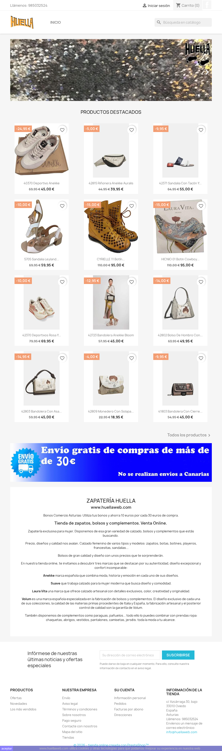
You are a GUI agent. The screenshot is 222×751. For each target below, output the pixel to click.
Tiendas (68, 737)
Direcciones (123, 715)
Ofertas (16, 698)
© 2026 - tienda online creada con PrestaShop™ (111, 745)
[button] (25, 70)
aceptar (7, 748)
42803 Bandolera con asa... (41, 411)
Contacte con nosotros (79, 726)
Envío (66, 698)
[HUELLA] (111, 462)
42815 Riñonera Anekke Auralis (111, 183)
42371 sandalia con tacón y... (180, 183)
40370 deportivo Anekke (42, 183)
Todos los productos (189, 435)
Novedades (18, 703)
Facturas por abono (128, 709)
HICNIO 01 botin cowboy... (180, 259)
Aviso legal (70, 703)
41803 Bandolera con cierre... (180, 411)
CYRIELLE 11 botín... (111, 259)
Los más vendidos (23, 709)
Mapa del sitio (72, 732)
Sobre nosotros (74, 715)
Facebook (207, 4)
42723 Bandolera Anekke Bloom (111, 335)
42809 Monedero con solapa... (111, 411)
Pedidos (120, 703)
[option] (111, 70)
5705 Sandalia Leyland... (41, 259)
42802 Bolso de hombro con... (180, 335)
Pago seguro (71, 720)
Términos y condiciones (79, 709)
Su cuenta (124, 690)
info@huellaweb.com (181, 732)
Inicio (55, 22)
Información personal (130, 698)
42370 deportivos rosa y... (41, 335)
